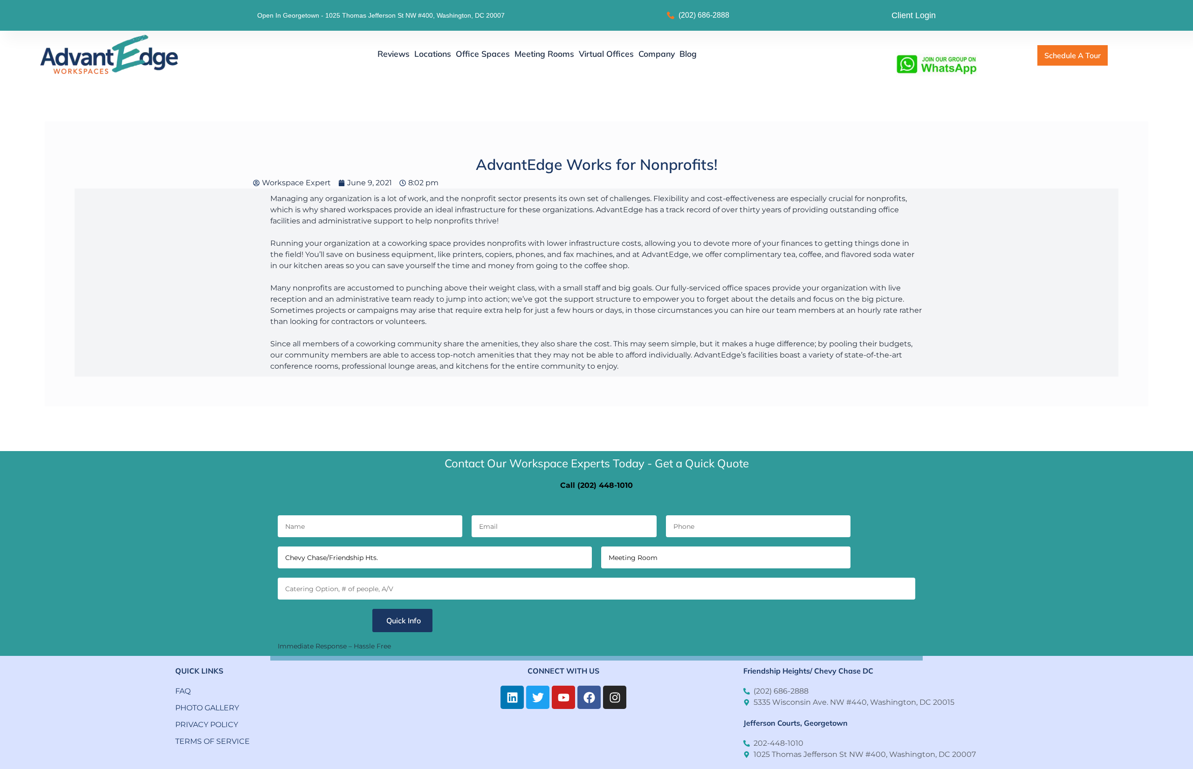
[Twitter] (537, 697)
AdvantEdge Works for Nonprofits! (597, 164)
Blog (688, 53)
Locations (432, 53)
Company (656, 53)
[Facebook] (589, 697)
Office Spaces (483, 53)
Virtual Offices (606, 53)
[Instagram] (614, 697)
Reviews (393, 53)
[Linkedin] (512, 697)
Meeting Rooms (544, 53)
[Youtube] (563, 697)
